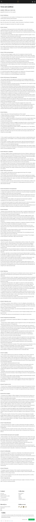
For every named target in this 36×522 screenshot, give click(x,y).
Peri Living (4, 4)
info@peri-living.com (4, 498)
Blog (1, 510)
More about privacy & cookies (5, 517)
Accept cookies (31, 519)
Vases (19, 495)
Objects (19, 496)
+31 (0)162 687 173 (4, 500)
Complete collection (21, 499)
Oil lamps (19, 494)
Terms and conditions (10, 4)
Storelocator (2, 507)
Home (1, 4)
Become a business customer (5, 506)
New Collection (21, 493)
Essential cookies (24, 519)
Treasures (20, 498)
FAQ (1, 509)
